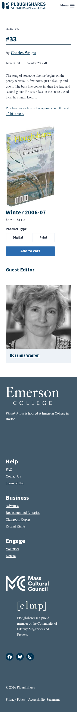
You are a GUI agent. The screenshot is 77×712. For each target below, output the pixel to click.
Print (43, 237)
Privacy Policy (15, 699)
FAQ (9, 469)
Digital (18, 237)
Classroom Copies (18, 519)
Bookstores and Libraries (23, 512)
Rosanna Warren (25, 355)
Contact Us (13, 476)
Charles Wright (23, 52)
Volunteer (12, 548)
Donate (11, 555)
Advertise (12, 505)
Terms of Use (15, 483)
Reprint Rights (15, 526)
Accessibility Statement (44, 699)
